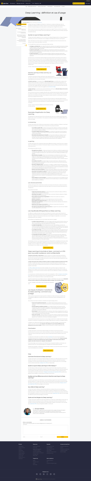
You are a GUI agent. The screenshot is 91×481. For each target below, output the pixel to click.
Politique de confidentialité (64, 449)
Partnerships (35, 464)
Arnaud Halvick (40, 22)
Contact (61, 447)
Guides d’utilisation (50, 460)
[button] (26, 6)
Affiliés (34, 460)
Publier (62, 436)
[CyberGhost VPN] (5, 3)
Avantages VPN (35, 454)
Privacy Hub (37, 3)
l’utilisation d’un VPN (43, 362)
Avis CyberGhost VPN (50, 446)
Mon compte (88, 3)
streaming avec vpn (50, 453)
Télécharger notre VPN (20, 3)
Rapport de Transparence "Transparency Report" (37, 450)
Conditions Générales (63, 450)
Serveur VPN (28, 3)
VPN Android (21, 450)
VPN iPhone (21, 458)
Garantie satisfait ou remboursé (38, 452)
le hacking (50, 336)
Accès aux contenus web (41, 6)
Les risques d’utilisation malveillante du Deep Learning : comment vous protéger (21, 40)
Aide (40, 3)
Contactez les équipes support (52, 463)
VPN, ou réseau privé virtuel (34, 267)
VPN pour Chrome (22, 447)
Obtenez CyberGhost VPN (41, 69)
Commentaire (25, 424)
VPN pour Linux (21, 454)
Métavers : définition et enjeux (26, 0)
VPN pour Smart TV (22, 457)
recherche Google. (52, 86)
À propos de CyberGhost (64, 446)
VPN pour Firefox (21, 451)
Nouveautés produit (57, 6)
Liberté (34, 463)
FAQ (25, 45)
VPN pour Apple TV (22, 453)
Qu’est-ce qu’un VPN (36, 446)
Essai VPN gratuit (49, 447)
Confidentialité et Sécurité (32, 6)
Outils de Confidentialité (37, 451)
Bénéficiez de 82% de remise (79, 3)
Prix (33, 3)
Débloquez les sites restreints (51, 451)
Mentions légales (63, 451)
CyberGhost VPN (56, 393)
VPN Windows (21, 446)
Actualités (63, 6)
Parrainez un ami (36, 461)
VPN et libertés (49, 6)
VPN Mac (20, 449)
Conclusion (24, 43)
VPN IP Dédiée (49, 450)
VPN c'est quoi (12, 3)
